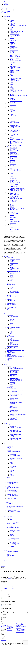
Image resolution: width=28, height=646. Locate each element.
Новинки (9, 626)
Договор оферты (20, 624)
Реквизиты (18, 628)
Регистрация (6, 11)
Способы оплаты (20, 629)
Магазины (6, 1)
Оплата (5, 5)
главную (10, 578)
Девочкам (9, 628)
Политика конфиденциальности (21, 626)
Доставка (6, 4)
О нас (5, 3)
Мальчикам (10, 627)
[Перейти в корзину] (1, 563)
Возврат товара (20, 632)
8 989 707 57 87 (3, 640)
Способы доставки (20, 630)
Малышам (9, 630)
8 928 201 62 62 (4, 8)
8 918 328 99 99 (3, 626)
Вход (2, 11)
